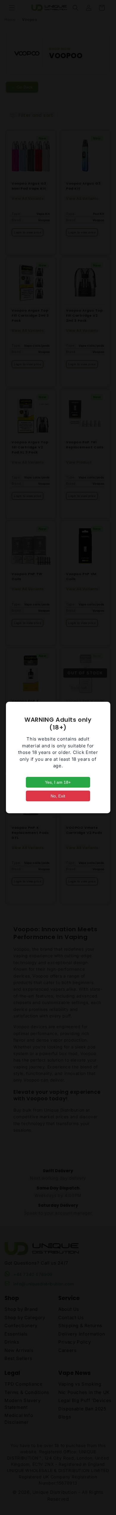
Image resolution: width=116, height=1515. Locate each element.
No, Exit (58, 796)
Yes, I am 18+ (58, 782)
